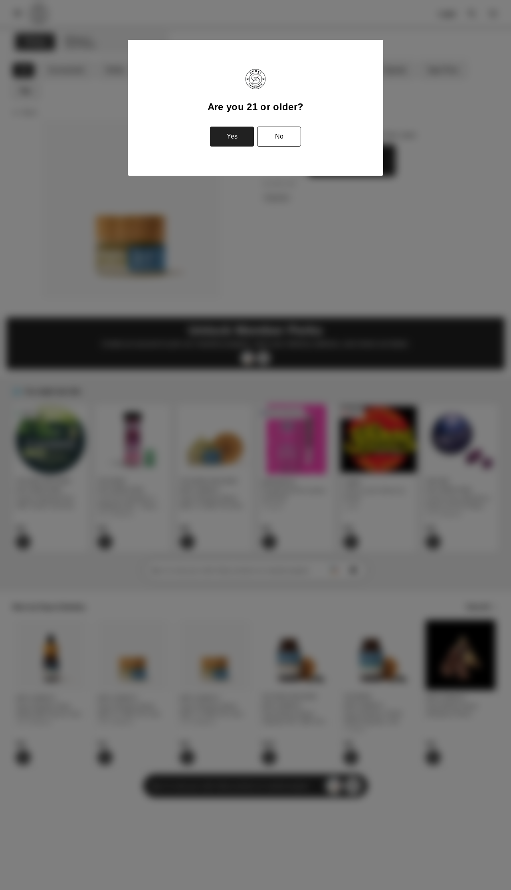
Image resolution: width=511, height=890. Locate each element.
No (279, 136)
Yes (232, 136)
